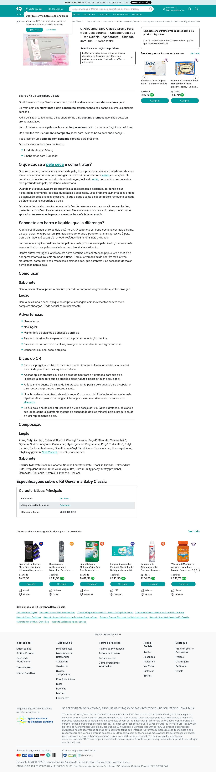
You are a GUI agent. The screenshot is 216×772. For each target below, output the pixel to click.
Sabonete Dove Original (26, 612)
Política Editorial (25, 653)
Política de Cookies (109, 653)
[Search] (151, 9)
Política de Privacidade (111, 648)
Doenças (61, 688)
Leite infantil (103, 14)
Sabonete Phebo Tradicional (28, 617)
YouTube (149, 666)
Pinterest (149, 670)
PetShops (180, 666)
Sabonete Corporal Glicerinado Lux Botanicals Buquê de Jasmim (105, 612)
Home (21, 21)
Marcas (60, 693)
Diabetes (76, 14)
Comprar (154, 100)
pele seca (55, 164)
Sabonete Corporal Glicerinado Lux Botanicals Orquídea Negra (70, 617)
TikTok (147, 675)
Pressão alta (89, 14)
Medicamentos (64, 648)
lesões (105, 175)
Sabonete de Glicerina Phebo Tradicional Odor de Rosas (159, 612)
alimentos (29, 402)
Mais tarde (51, 29)
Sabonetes (108, 21)
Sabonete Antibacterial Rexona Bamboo (69, 622)
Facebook (149, 656)
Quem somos (23, 648)
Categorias (62, 661)
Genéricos (137, 14)
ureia (95, 179)
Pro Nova (64, 498)
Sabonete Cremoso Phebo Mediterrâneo (57, 612)
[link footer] (69, 755)
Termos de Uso (107, 658)
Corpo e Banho (93, 21)
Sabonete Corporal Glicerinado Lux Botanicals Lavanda (123, 617)
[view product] (155, 68)
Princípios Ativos (65, 679)
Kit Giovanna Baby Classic (128, 21)
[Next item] (197, 570)
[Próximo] (195, 77)
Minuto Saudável (25, 673)
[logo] (19, 9)
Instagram (149, 661)
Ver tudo (195, 53)
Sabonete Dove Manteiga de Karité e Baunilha (169, 617)
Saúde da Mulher (121, 14)
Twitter (147, 652)
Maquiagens (182, 661)
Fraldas (179, 656)
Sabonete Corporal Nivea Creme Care (32, 622)
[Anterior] (144, 77)
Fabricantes (62, 698)
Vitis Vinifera (49, 452)
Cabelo (179, 670)
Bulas (59, 683)
